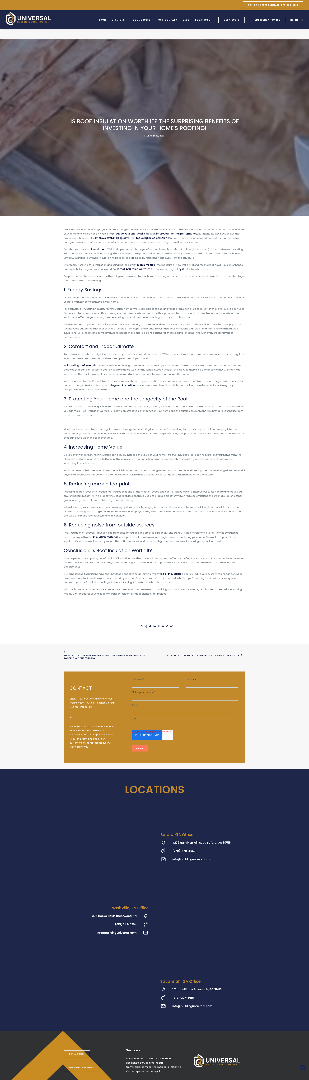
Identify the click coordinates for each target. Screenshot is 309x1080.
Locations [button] (203, 20)
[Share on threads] (146, 626)
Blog (186, 20)
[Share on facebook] (138, 626)
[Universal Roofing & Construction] (28, 18)
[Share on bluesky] (163, 626)
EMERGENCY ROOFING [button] (82, 1067)
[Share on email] (171, 626)
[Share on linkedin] (154, 626)
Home (103, 20)
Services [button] (118, 20)
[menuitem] (273, 5)
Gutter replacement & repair (143, 1071)
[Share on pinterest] (150, 626)
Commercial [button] (141, 20)
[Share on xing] (167, 626)
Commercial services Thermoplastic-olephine (153, 1067)
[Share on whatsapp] (159, 626)
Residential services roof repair (144, 1062)
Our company (168, 20)
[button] (292, 19)
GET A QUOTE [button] (77, 1054)
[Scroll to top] (302, 1067)
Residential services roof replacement (149, 1058)
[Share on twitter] (142, 626)
